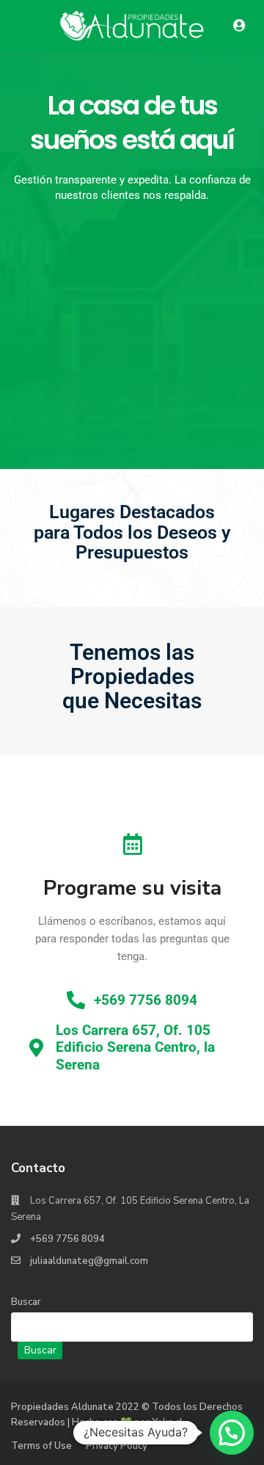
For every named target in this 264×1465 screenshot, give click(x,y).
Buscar (26, 1302)
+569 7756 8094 (67, 1239)
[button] (232, 1433)
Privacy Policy (116, 1446)
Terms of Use (41, 1446)
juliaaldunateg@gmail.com (89, 1261)
